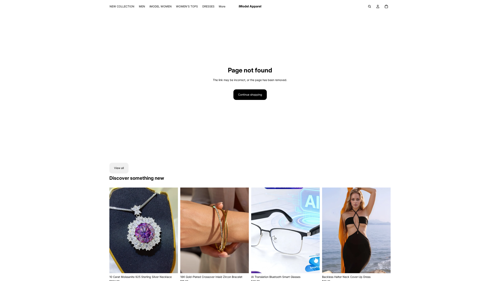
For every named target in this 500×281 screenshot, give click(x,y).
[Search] (369, 6)
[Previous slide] (115, 230)
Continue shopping (250, 94)
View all (119, 168)
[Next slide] (172, 230)
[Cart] (386, 6)
